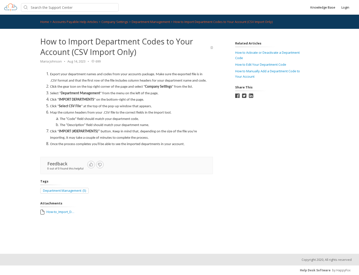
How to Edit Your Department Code (260, 64)
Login (345, 7)
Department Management (151, 22)
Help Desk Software (315, 270)
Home (44, 22)
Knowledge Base (322, 7)
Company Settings (115, 22)
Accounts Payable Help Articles (76, 22)
